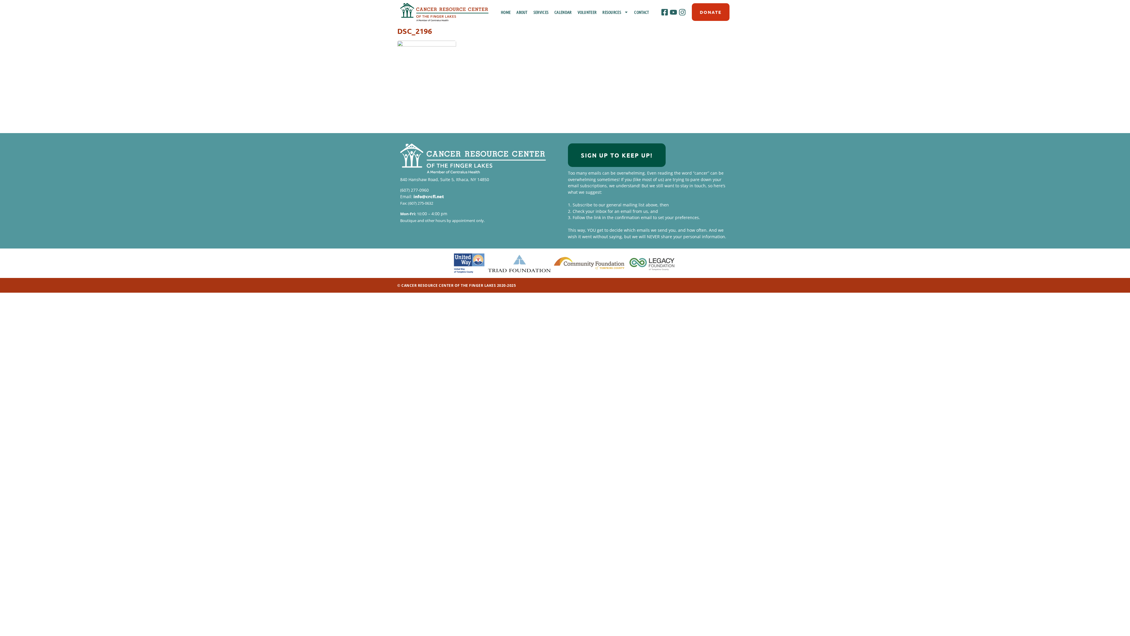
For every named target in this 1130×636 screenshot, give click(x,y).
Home (506, 12)
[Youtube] (673, 12)
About (522, 12)
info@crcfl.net (428, 196)
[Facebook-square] (664, 12)
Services (541, 12)
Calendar (562, 12)
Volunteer (587, 12)
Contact (641, 12)
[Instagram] (682, 12)
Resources (611, 12)
